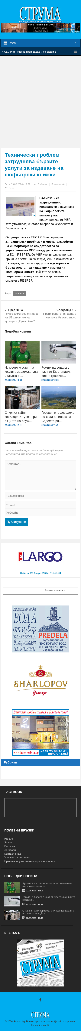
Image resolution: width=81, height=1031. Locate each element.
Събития (42, 184)
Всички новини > (55, 590)
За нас (8, 842)
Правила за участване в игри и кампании (29, 861)
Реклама (9, 846)
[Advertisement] (40, 101)
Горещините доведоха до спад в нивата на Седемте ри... (57, 417)
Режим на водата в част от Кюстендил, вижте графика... (56, 372)
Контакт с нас (12, 853)
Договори (10, 849)
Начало (9, 838)
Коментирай (58, 184)
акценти (19, 293)
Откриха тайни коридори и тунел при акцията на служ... (21, 417)
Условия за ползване (17, 857)
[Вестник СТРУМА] (40, 14)
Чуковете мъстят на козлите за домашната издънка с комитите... (47, 884)
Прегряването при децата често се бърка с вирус (59, 313)
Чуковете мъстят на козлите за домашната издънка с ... (21, 372)
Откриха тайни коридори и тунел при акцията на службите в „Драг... (48, 912)
